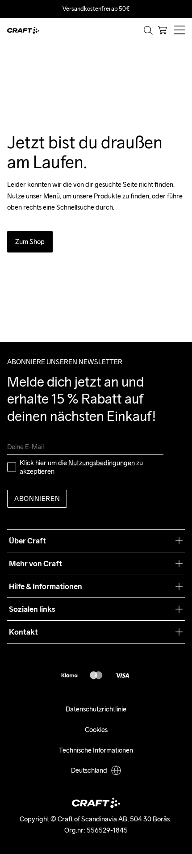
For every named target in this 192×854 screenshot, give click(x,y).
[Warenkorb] (162, 30)
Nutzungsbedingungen (101, 463)
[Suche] (148, 30)
